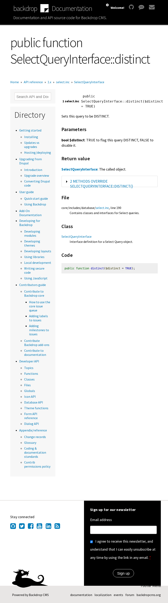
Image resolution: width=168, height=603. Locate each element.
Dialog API (31, 424)
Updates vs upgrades (31, 145)
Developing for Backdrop (29, 223)
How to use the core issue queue (39, 306)
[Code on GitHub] (131, 7)
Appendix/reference (33, 430)
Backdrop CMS (39, 595)
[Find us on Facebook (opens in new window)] (32, 527)
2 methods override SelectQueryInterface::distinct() (101, 184)
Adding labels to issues (38, 318)
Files (27, 385)
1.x (49, 82)
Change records (35, 437)
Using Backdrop (35, 204)
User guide (26, 192)
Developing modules (32, 233)
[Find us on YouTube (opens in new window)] (41, 527)
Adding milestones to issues (39, 330)
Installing (31, 137)
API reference (33, 82)
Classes (29, 379)
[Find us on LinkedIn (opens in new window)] (50, 527)
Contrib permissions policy (37, 464)
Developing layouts (37, 251)
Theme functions (36, 408)
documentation (81, 595)
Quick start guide (36, 198)
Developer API (29, 361)
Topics (28, 368)
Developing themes (32, 243)
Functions (31, 373)
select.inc (62, 82)
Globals (29, 391)
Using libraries (34, 257)
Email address (101, 519)
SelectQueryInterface (89, 82)
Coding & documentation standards (35, 452)
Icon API (30, 396)
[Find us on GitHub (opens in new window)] (14, 527)
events (118, 595)
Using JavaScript (36, 278)
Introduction (33, 170)
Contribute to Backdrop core (34, 293)
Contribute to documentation (35, 352)
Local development (37, 263)
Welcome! (117, 8)
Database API (33, 402)
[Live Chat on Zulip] (141, 7)
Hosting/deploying (37, 152)
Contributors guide (32, 285)
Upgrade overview (36, 175)
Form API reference (31, 416)
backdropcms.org (148, 595)
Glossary (30, 442)
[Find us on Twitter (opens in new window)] (23, 527)
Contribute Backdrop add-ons (36, 343)
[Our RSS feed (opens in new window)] (58, 527)
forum (129, 595)
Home (14, 82)
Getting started (30, 130)
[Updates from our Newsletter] (151, 7)
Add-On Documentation (30, 213)
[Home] (44, 8)
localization (102, 595)
